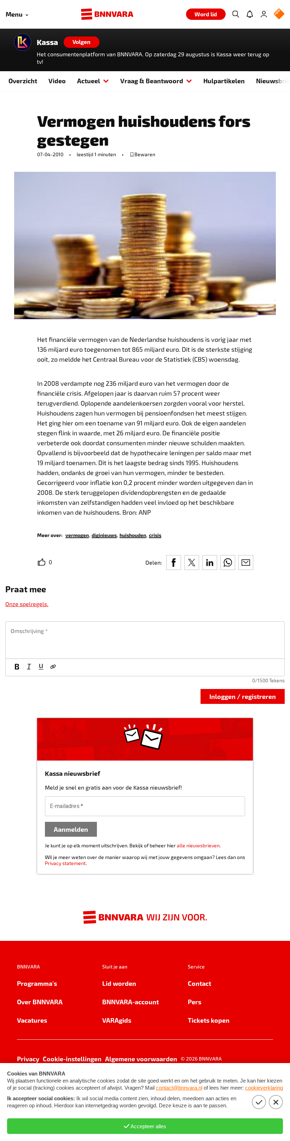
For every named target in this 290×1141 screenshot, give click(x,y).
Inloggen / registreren (242, 696)
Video (57, 80)
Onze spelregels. (26, 603)
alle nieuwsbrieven (198, 845)
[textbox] (145, 640)
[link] (77, 534)
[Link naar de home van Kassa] (22, 42)
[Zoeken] (235, 14)
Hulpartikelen (224, 80)
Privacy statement (65, 863)
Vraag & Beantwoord (151, 80)
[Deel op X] (192, 562)
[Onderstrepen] (41, 667)
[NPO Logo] (279, 14)
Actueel (88, 80)
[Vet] (17, 667)
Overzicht (22, 80)
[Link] (53, 667)
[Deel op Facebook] (174, 562)
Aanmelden (71, 829)
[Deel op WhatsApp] (228, 562)
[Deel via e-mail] (246, 562)
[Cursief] (29, 667)
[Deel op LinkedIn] (210, 562)
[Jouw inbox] (249, 14)
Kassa (47, 42)
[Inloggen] (264, 14)
